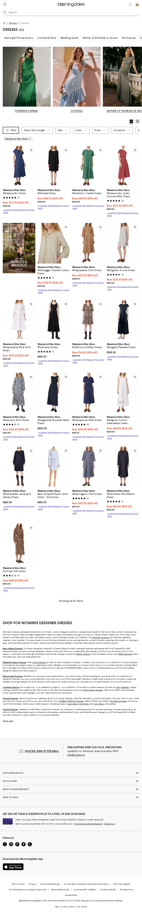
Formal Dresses (10, 709)
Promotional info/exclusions (88, 824)
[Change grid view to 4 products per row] (131, 122)
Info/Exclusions (76, 755)
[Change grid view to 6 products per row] (137, 121)
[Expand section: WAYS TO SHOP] (71, 797)
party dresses (122, 687)
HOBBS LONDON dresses (71, 701)
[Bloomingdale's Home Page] (71, 4)
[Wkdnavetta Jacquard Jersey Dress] (19, 467)
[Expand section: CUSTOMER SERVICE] (71, 773)
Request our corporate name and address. (102, 900)
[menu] (5, 4)
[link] (19, 201)
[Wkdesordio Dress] (19, 166)
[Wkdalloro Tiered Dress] (88, 166)
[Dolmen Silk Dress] (19, 544)
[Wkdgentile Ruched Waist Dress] (53, 393)
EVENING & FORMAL (26, 111)
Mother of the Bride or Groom (100, 38)
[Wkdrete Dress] (53, 166)
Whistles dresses (118, 701)
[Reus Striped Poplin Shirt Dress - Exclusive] (53, 467)
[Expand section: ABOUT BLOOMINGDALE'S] (71, 789)
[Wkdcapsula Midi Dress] (88, 393)
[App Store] (13, 866)
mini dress (99, 704)
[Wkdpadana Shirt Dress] (88, 243)
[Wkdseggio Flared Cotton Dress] (53, 243)
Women (13, 23)
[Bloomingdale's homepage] (5, 23)
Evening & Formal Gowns (19, 38)
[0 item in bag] (137, 4)
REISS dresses (125, 654)
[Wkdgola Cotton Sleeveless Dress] (123, 393)
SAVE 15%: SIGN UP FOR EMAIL (42, 751)
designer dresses (100, 637)
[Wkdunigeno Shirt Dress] (88, 467)
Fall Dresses (129, 38)
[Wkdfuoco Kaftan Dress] (88, 320)
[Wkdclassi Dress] (53, 320)
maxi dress (72, 704)
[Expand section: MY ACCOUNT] (71, 781)
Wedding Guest (69, 38)
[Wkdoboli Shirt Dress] (19, 393)
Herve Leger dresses (93, 690)
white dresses (39, 662)
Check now (109, 824)
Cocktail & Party (47, 38)
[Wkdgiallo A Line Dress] (123, 243)
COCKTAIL (77, 111)
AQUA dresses (83, 654)
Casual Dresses (10, 698)
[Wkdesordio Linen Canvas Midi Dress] (123, 166)
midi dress (84, 704)
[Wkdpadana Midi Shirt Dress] (19, 320)
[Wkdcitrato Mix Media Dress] (123, 467)
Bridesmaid (8, 676)
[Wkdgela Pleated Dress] (123, 320)
